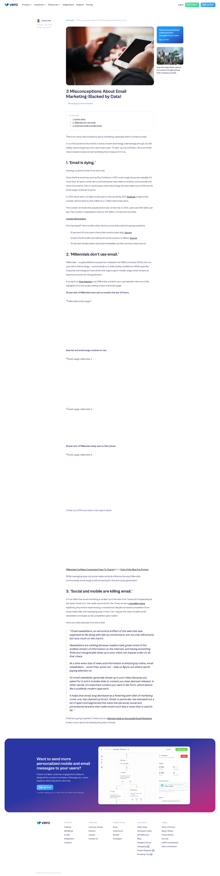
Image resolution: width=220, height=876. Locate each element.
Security (165, 839)
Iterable (116, 835)
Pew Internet (85, 281)
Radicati (131, 197)
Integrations (68, 5)
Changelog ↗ (143, 846)
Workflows (68, 831)
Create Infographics (76, 219)
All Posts (70, 20)
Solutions (68, 843)
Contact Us (93, 839)
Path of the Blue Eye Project (134, 569)
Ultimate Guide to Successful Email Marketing (129, 718)
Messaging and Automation (80, 103)
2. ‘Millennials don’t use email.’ (84, 123)
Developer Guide (144, 831)
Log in (181, 5)
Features (67, 827)
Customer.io (118, 831)
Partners (92, 831)
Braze (115, 827)
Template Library (144, 843)
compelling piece (136, 603)
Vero (49, 774)
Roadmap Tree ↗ (144, 854)
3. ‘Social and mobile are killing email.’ (87, 126)
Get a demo (192, 5)
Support (80, 5)
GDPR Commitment (170, 843)
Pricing (89, 5)
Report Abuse (167, 831)
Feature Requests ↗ (145, 850)
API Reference (143, 835)
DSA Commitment (169, 846)
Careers (92, 835)
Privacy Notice (168, 835)
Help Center (142, 827)
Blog (139, 839)
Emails (67, 835)
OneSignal (117, 839)
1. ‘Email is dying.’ (79, 119)
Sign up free (208, 5)
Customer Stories (96, 827)
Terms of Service (168, 827)
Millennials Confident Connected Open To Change (90, 569)
